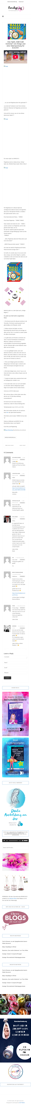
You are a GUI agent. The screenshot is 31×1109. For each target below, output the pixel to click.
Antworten (22, 459)
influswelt (15, 516)
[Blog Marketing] (8, 430)
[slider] (26, 840)
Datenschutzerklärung (12, 1)
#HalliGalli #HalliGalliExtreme (10, 437)
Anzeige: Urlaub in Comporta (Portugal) (12, 953)
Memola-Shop (13, 898)
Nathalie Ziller (16, 500)
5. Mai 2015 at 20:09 (16, 574)
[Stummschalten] (22, 840)
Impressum (21, 1)
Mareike (14, 626)
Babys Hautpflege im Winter (9, 946)
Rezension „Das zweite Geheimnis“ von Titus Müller (15, 950)
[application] (15, 840)
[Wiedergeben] (4, 840)
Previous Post (9, 445)
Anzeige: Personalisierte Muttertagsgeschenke (13, 957)
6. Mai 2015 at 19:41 (21, 605)
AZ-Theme (22, 1102)
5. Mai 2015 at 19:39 (20, 557)
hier (7, 412)
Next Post (23, 445)
